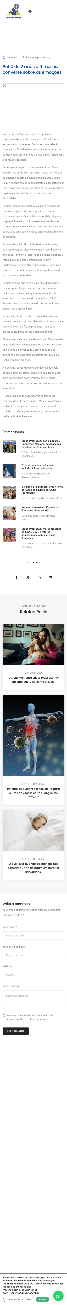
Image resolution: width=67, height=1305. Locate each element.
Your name (10, 927)
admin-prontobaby (40, 57)
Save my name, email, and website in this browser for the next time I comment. (29, 1017)
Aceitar (42, 1299)
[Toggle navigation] (30, 11)
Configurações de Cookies (19, 1299)
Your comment (11, 986)
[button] (58, 1296)
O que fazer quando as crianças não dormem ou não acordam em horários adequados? (33, 868)
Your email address (14, 946)
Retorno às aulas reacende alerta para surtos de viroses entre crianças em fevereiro (33, 793)
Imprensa (12, 57)
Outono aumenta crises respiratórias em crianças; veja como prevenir (33, 680)
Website (7, 966)
